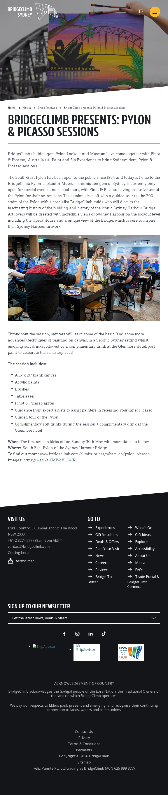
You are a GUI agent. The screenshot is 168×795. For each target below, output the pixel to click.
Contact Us (84, 731)
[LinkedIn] (91, 634)
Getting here (18, 552)
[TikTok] (104, 634)
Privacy (84, 737)
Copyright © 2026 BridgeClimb (84, 756)
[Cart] (140, 11)
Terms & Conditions (84, 743)
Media (27, 108)
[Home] (33, 12)
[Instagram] (77, 634)
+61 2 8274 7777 (21, 540)
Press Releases (47, 108)
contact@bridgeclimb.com (29, 546)
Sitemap (84, 762)
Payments (84, 750)
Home (12, 108)
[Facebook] (64, 634)
